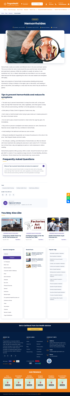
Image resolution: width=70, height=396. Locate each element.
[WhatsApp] (68, 198)
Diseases (11, 13)
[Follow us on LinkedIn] (4, 356)
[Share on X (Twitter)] (13, 194)
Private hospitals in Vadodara (56, 283)
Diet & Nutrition (7, 276)
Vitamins (6, 309)
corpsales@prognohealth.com (57, 351)
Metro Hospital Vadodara (55, 269)
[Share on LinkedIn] (2, 194)
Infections (6, 291)
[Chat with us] (68, 201)
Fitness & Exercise (8, 285)
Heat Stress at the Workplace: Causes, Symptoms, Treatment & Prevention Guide (38, 266)
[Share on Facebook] (6, 194)
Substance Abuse (8, 300)
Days (5, 273)
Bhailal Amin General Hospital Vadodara (56, 260)
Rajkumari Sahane (45, 27)
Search (12, 257)
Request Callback (35, 329)
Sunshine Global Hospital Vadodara (57, 292)
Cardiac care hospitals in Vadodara (57, 263)
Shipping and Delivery (40, 355)
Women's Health (7, 312)
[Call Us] (68, 194)
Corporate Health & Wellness (10, 270)
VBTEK (39, 394)
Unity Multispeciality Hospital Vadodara (56, 298)
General (5, 288)
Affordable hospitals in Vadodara (57, 253)
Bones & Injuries (7, 267)
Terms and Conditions (39, 350)
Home (2, 13)
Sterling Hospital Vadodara (55, 289)
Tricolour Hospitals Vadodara (56, 295)
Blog (6, 13)
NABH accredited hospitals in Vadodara (56, 275)
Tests (5, 303)
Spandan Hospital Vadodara (56, 286)
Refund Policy (30, 351)
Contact (28, 349)
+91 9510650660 (53, 356)
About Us (29, 344)
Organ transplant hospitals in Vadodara (56, 280)
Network (38, 344)
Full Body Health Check (21, 188)
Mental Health (7, 294)
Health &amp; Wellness (34, 188)
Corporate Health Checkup (8, 188)
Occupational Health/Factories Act (11, 297)
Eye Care (6, 282)
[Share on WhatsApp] (9, 194)
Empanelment (40, 341)
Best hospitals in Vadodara (55, 256)
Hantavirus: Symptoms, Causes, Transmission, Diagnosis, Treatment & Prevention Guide (37, 260)
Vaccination (6, 306)
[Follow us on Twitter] (11, 356)
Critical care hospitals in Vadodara (57, 266)
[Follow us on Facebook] (8, 356)
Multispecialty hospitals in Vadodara (57, 272)
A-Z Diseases (7, 261)
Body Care (6, 264)
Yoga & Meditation (8, 315)
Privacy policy (40, 346)
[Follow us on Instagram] (15, 356)
